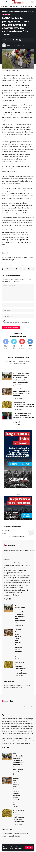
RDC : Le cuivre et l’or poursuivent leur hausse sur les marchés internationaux (23, 404)
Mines (8, 45)
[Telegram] (30, 344)
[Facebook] (6, 344)
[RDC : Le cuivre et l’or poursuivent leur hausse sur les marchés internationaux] (7, 404)
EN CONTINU (6, 14)
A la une (6, 550)
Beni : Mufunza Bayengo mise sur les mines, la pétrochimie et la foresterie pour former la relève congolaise (23, 417)
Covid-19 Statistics (18, 537)
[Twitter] (14, 344)
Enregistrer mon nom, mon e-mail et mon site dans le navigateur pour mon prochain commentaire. (19, 321)
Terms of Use (18, 848)
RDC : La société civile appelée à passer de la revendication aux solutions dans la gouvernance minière (21, 378)
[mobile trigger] (3, 2)
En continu (12, 550)
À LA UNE (17, 424)
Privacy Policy (7, 848)
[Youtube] (22, 344)
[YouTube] (10, 599)
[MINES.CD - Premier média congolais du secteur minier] (18, 2)
